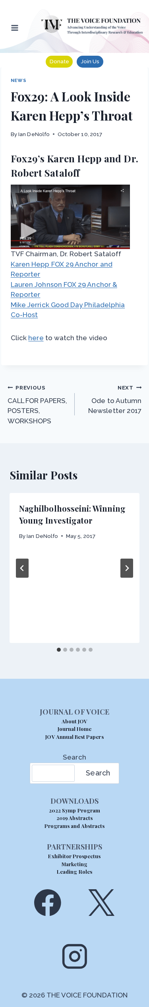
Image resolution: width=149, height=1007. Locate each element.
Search (74, 757)
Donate (59, 61)
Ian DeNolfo (34, 134)
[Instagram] (74, 956)
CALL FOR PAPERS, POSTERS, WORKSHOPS (37, 404)
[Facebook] (47, 902)
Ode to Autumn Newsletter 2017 (114, 399)
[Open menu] (15, 27)
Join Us (90, 61)
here (35, 338)
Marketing (74, 864)
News (18, 80)
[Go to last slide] (22, 568)
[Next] (126, 568)
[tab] (59, 650)
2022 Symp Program (74, 810)
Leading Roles (74, 871)
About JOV (74, 721)
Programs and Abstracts (74, 825)
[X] (101, 902)
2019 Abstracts (74, 817)
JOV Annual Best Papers (74, 736)
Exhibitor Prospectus (74, 856)
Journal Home (75, 728)
